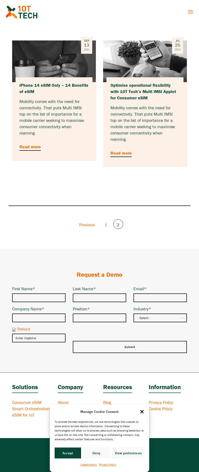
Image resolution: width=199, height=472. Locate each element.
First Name (23, 288)
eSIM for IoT (23, 415)
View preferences (128, 453)
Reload (23, 329)
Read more (30, 146)
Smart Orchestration (31, 408)
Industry (142, 309)
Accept (67, 453)
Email (140, 288)
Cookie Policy (89, 464)
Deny (96, 453)
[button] (142, 411)
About (63, 402)
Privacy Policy (107, 464)
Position (81, 309)
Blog (107, 402)
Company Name (28, 309)
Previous (86, 225)
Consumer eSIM (26, 402)
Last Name (84, 288)
